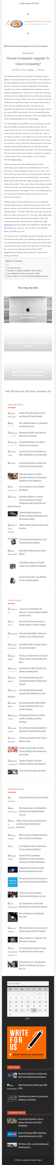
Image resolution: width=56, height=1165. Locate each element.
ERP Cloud (19, 391)
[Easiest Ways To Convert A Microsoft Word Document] (28, 367)
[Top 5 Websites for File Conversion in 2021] (28, 338)
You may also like (14, 268)
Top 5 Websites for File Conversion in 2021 (23, 273)
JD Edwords (41, 391)
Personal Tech (28, 53)
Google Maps (16, 160)
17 (10, 1006)
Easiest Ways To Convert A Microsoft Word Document (27, 276)
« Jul (27, 1018)
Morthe (31, 70)
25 (16, 1010)
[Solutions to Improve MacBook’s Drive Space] (28, 310)
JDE (49, 391)
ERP (12, 391)
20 (28, 1006)
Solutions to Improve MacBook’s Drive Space (24, 271)
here (36, 119)
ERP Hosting (30, 391)
